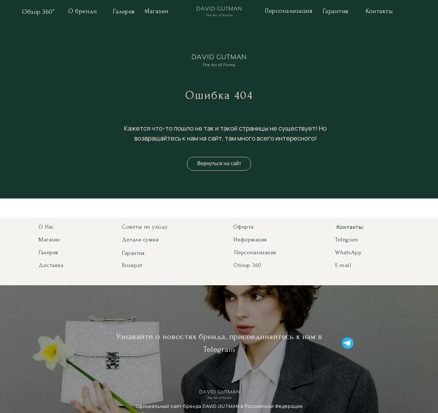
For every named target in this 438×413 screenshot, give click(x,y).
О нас (46, 227)
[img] (219, 12)
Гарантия (133, 253)
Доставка (50, 265)
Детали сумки (140, 240)
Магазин (49, 240)
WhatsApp (348, 252)
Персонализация (255, 252)
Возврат (132, 265)
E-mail (343, 265)
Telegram (346, 240)
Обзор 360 (247, 265)
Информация (250, 240)
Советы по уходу (145, 227)
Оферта (243, 227)
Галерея (48, 252)
